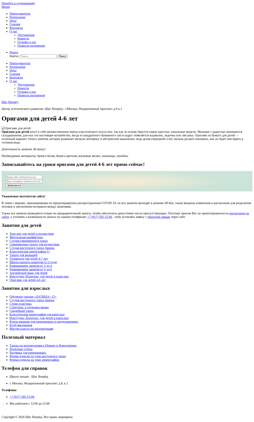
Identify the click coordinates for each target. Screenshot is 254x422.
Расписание (17, 17)
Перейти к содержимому (18, 3)
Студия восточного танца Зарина (32, 248)
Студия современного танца (29, 240)
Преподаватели (20, 13)
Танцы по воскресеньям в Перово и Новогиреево (43, 345)
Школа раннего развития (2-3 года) (33, 262)
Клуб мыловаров (21, 325)
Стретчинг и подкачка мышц (29, 307)
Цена (13, 20)
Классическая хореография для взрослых (37, 314)
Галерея (15, 24)
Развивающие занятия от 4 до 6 (31, 269)
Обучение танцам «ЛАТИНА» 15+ (33, 296)
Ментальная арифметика (26, 237)
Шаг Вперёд (10, 102)
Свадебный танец (22, 311)
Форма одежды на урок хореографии (34, 359)
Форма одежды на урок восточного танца (38, 356)
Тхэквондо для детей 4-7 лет (29, 258)
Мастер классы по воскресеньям (31, 328)
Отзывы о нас (26, 42)
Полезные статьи (21, 349)
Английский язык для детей (28, 273)
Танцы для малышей (24, 255)
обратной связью (158, 217)
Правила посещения (31, 45)
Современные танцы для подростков (34, 244)
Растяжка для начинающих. (28, 352)
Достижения (25, 35)
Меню (6, 7)
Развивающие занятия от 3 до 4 (31, 265)
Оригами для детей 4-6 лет (28, 280)
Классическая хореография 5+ (30, 251)
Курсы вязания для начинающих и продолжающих (44, 321)
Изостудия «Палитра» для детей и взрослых (39, 276)
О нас (13, 31)
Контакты (16, 27)
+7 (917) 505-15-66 (99, 217)
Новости (23, 38)
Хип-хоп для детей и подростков (32, 233)
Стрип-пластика (21, 303)
